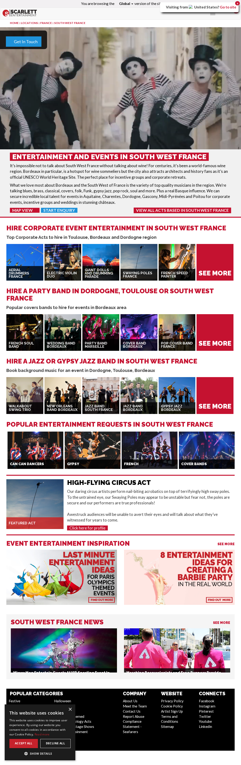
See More (226, 544)
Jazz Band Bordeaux (133, 408)
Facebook (206, 701)
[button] (40, 753)
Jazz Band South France (99, 408)
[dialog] (40, 732)
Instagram (207, 706)
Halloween (62, 701)
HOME (14, 23)
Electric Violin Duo (62, 274)
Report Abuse (133, 716)
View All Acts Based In (182, 210)
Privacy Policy (172, 701)
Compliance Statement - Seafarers (132, 726)
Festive (14, 701)
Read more (42, 734)
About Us (130, 701)
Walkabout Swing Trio (20, 408)
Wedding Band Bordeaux (61, 345)
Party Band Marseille (96, 345)
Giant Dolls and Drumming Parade (99, 273)
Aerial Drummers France (19, 273)
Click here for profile (87, 527)
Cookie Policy (172, 706)
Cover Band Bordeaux (134, 345)
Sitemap (167, 726)
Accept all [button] (23, 743)
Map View (22, 210)
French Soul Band (21, 345)
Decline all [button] (55, 743)
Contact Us (132, 711)
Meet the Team (135, 706)
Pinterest (206, 711)
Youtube (205, 721)
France (46, 23)
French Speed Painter (174, 274)
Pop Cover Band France (177, 345)
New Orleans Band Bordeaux (62, 408)
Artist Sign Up (172, 711)
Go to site (228, 7)
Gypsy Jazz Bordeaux (171, 408)
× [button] (70, 709)
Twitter (205, 716)
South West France (69, 23)
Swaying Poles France (137, 274)
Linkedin (205, 726)
